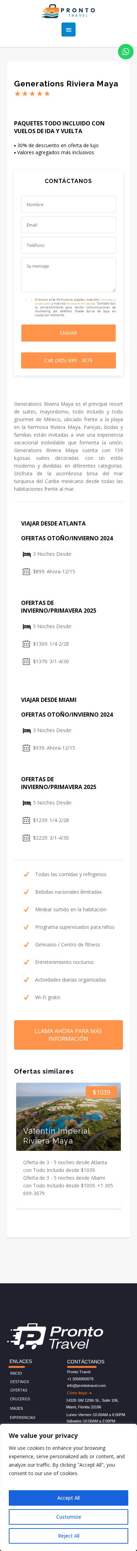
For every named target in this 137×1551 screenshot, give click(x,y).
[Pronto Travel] (68, 11)
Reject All (68, 1535)
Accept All (68, 1497)
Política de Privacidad (80, 303)
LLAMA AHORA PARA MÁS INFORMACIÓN (68, 1035)
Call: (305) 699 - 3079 (68, 360)
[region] (68, 1487)
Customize (68, 1516)
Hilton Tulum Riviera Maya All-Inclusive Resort (88, 1130)
